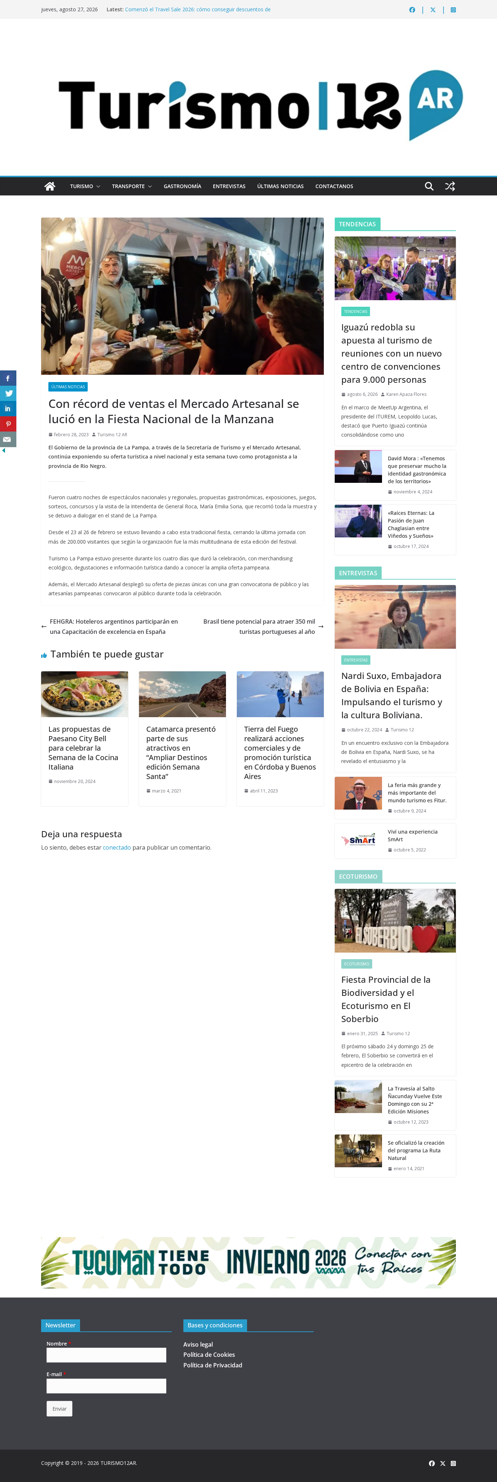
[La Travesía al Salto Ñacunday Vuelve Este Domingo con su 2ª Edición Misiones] (358, 1105)
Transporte (128, 186)
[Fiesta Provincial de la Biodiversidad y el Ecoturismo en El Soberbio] (395, 921)
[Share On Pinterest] (8, 424)
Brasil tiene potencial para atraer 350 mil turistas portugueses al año (259, 626)
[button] (96, 186)
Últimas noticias (280, 186)
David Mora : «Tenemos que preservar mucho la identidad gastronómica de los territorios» (417, 470)
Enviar (59, 1408)
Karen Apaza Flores (406, 394)
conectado (117, 847)
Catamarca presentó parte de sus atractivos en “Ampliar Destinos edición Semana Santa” (181, 752)
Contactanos (334, 186)
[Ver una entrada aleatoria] (450, 186)
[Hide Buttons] (3, 452)
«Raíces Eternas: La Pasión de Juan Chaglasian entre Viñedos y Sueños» (411, 524)
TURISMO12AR (118, 1462)
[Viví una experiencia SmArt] (358, 840)
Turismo (81, 186)
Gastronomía (182, 186)
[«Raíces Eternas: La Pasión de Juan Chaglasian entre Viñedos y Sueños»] (358, 530)
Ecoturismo (356, 963)
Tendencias (355, 311)
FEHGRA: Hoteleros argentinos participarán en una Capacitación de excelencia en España (114, 626)
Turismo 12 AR (112, 435)
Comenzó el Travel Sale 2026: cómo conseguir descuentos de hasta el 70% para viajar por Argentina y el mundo (198, 13)
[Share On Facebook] (8, 378)
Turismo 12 (402, 730)
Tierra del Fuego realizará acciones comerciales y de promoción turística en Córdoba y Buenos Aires (280, 752)
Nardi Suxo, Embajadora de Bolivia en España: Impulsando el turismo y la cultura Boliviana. (391, 695)
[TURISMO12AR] (248, 39)
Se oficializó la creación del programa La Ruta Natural (416, 1150)
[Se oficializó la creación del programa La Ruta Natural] (358, 1156)
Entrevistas (229, 186)
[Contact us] (8, 439)
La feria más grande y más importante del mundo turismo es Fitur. (417, 793)
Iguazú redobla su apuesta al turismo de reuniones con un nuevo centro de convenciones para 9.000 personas (391, 353)
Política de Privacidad (212, 1365)
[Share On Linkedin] (8, 409)
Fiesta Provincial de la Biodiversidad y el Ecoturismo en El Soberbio (386, 999)
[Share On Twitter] (8, 393)
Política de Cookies (209, 1355)
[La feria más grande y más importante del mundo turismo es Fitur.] (358, 798)
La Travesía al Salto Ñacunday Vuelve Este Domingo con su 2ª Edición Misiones (415, 1100)
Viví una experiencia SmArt (413, 835)
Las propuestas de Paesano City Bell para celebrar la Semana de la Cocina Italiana (83, 748)
